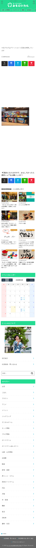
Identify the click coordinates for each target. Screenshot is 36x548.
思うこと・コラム (8, 476)
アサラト (5, 398)
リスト (32, 280)
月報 (3, 494)
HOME (4, 533)
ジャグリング (6, 416)
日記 (3, 488)
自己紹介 (5, 358)
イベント (5, 410)
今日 (7, 280)
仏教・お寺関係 (7, 452)
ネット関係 (6, 428)
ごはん (4, 392)
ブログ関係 (6, 434)
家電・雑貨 (6, 470)
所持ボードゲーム (8, 482)
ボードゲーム (6, 440)
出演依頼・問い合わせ (9, 364)
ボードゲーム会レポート (10, 446)
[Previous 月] (3, 280)
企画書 (4, 458)
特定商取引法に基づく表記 (25, 538)
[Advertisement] (18, 28)
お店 (3, 386)
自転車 (4, 517)
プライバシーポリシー (18, 542)
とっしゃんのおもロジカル (14, 545)
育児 (3, 512)
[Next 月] (11, 280)
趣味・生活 (6, 523)
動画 (3, 464)
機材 (3, 506)
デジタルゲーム (7, 422)
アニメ (4, 404)
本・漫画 (5, 500)
